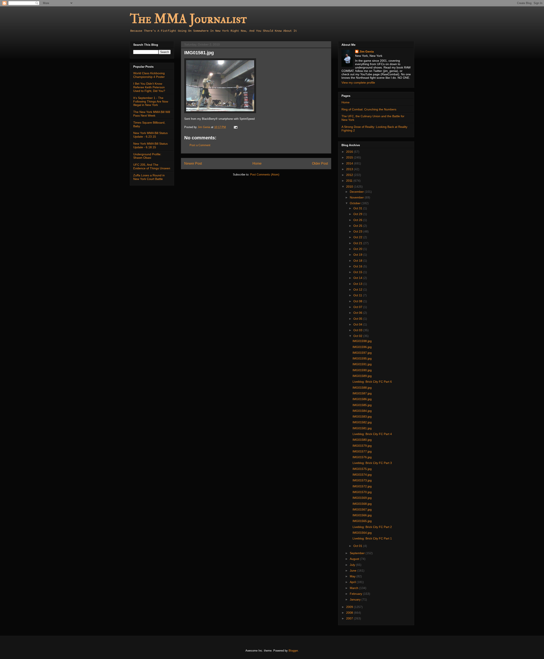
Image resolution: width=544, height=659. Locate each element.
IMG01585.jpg (362, 405)
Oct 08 (358, 301)
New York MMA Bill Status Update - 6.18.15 (150, 145)
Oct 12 (358, 289)
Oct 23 (358, 231)
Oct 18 (358, 260)
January (355, 599)
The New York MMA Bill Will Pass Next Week (151, 113)
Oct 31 (358, 208)
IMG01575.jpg (362, 469)
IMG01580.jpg (362, 439)
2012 (350, 175)
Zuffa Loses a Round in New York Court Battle (149, 177)
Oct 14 (358, 278)
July (353, 564)
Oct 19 (358, 254)
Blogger (293, 650)
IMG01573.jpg (362, 480)
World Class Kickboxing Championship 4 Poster (149, 74)
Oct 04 (358, 324)
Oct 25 (358, 225)
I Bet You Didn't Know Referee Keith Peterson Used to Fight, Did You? (149, 87)
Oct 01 (358, 546)
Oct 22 (358, 237)
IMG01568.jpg (362, 503)
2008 (350, 612)
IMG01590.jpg (362, 370)
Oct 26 (358, 220)
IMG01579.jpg (362, 445)
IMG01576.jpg (362, 457)
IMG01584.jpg (362, 410)
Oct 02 (358, 336)
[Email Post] (235, 127)
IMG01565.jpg (362, 521)
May (353, 576)
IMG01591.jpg (362, 364)
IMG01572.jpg (362, 486)
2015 (350, 157)
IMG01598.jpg (362, 341)
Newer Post (193, 163)
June (353, 570)
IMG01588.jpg (362, 387)
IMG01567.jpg (362, 509)
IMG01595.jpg (362, 358)
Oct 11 (358, 295)
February (356, 593)
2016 (350, 151)
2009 (350, 607)
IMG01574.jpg (362, 474)
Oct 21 (358, 243)
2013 (350, 169)
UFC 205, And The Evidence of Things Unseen (151, 166)
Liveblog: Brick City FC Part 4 (372, 434)
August (355, 559)
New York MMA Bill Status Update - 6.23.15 (150, 134)
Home (257, 163)
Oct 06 (358, 312)
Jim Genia (366, 51)
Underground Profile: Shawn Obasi (147, 156)
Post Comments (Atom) (264, 174)
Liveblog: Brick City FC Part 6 (372, 381)
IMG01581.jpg (362, 428)
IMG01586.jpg (362, 399)
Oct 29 (358, 214)
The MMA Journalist (188, 19)
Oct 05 (358, 318)
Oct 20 (358, 249)
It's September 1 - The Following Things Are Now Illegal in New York (150, 101)
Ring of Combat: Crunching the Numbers (368, 109)
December (357, 191)
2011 (349, 180)
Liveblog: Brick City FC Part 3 (372, 463)
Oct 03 (358, 330)
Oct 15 (358, 272)
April (353, 582)
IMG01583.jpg (362, 416)
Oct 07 (358, 307)
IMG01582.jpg (362, 422)
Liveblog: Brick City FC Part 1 (372, 538)
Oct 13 (358, 283)
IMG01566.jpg (362, 515)
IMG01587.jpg (362, 393)
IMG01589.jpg (362, 376)
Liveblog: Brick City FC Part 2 (372, 527)
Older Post (320, 163)
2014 (350, 163)
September (358, 553)
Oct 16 (358, 266)
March (354, 588)
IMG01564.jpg (362, 532)
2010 (350, 186)
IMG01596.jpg (362, 347)
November (357, 197)
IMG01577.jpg (362, 451)
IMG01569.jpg (362, 497)
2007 (350, 618)
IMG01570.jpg (362, 492)
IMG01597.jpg (362, 352)
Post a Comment (200, 145)
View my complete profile (358, 82)
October (355, 203)
